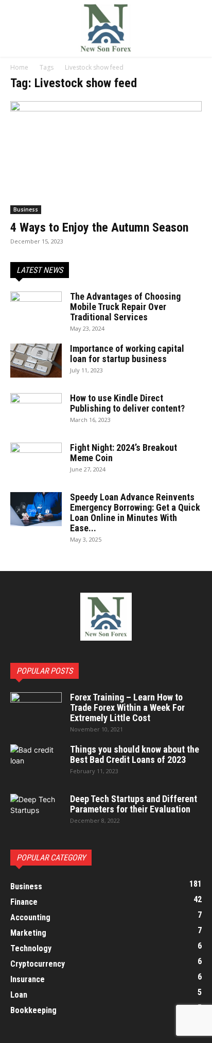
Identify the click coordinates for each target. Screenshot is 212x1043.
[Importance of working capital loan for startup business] (36, 361)
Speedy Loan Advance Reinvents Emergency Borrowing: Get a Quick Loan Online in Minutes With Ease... (135, 512)
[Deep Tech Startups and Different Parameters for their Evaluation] (36, 812)
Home (19, 67)
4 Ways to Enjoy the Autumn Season (99, 227)
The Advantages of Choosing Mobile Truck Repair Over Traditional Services (125, 306)
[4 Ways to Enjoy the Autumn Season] (106, 157)
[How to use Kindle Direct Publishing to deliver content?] (36, 406)
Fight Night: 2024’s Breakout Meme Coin (123, 452)
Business (25, 209)
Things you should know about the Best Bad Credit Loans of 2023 (134, 754)
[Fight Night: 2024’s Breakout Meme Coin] (36, 457)
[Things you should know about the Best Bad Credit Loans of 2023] (36, 762)
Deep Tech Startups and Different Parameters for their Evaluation (133, 803)
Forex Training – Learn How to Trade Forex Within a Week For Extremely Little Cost (127, 707)
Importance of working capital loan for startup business (127, 353)
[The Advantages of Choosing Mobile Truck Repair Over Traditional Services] (36, 305)
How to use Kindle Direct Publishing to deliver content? (127, 403)
